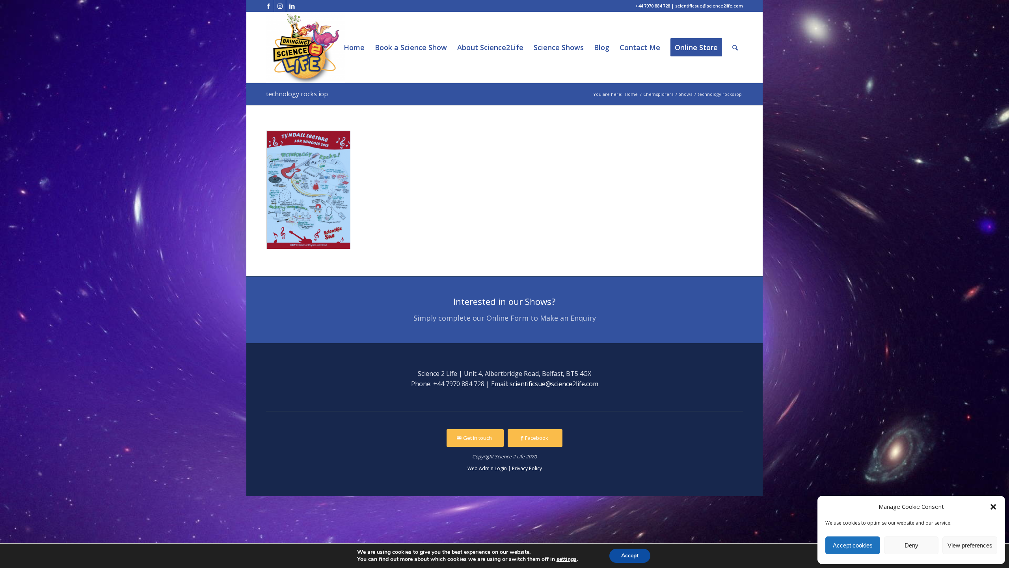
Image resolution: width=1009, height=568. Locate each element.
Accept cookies (853, 545)
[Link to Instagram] (280, 6)
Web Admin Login (487, 468)
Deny (911, 545)
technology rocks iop (297, 94)
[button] (993, 507)
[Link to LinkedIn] (292, 6)
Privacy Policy (527, 468)
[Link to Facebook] (268, 6)
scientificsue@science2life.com (554, 383)
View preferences (970, 545)
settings (567, 559)
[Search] (735, 47)
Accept (630, 555)
